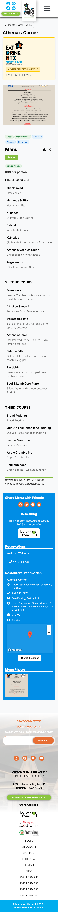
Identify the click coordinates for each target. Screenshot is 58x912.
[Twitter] (8, 8)
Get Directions (31, 658)
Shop (29, 871)
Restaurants (29, 846)
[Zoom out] (49, 632)
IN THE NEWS (29, 858)
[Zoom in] (49, 627)
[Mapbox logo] (15, 650)
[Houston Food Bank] (29, 533)
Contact (29, 865)
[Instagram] (8, 3)
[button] (47, 8)
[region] (30, 638)
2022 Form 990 (29, 889)
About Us (29, 840)
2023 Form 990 (29, 883)
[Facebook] (14, 3)
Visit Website (19, 615)
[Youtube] (14, 8)
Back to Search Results (19, 25)
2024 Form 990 (29, 877)
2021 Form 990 (29, 895)
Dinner (11, 157)
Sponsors (29, 852)
